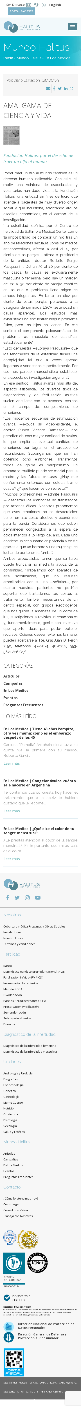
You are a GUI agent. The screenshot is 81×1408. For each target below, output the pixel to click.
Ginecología (11, 1097)
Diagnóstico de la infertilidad (29, 1034)
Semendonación (14, 1012)
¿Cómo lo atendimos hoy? (20, 1198)
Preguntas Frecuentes (23, 704)
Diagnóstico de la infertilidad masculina (30, 1051)
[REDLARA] (28, 1237)
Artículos (11, 676)
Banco (7, 966)
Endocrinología (13, 1085)
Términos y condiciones (19, 944)
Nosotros (12, 914)
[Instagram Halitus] (27, 897)
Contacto (12, 1187)
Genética (9, 1091)
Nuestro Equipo (14, 938)
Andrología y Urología (18, 1073)
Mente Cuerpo (13, 1102)
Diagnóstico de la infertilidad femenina (29, 1046)
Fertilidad (11, 954)
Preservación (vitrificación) (21, 1007)
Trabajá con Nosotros (18, 1216)
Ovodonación (12, 995)
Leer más (12, 763)
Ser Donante (15, 4)
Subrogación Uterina (17, 1018)
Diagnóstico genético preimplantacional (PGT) (34, 972)
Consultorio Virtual (16, 1210)
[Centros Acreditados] (10, 1237)
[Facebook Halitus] (7, 897)
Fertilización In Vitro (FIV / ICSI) (23, 977)
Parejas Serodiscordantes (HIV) (24, 1001)
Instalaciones (12, 932)
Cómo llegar (11, 1204)
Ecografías (10, 1079)
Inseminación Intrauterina (20, 983)
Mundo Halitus (28, 58)
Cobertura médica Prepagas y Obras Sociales (34, 926)
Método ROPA (12, 989)
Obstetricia (10, 1114)
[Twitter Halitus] (17, 897)
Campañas (12, 683)
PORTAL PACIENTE (21, 11)
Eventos (10, 697)
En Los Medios (57, 58)
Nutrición (9, 1108)
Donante (9, 1024)
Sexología (10, 1126)
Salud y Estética (14, 1132)
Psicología (10, 1120)
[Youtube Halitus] (37, 897)
